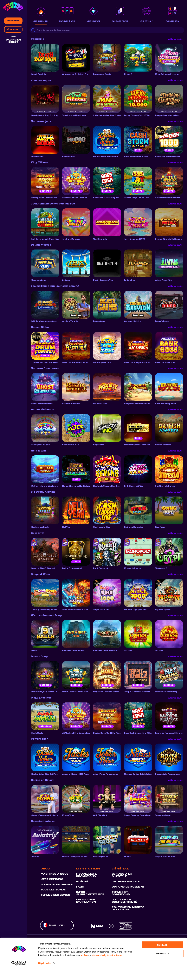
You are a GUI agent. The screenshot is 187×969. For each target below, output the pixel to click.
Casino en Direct (13, 41)
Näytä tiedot (44, 963)
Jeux (13, 37)
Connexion (13, 29)
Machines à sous (55, 874)
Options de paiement (128, 887)
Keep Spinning (52, 879)
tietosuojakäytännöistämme (107, 955)
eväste (84, 955)
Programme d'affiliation (86, 901)
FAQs (80, 887)
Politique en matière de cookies (128, 908)
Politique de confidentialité (124, 901)
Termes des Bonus (55, 895)
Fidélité (82, 882)
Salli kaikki (162, 945)
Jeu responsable (126, 882)
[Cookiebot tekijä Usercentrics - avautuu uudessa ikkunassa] (19, 963)
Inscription (13, 21)
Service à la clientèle (122, 875)
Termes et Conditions (121, 893)
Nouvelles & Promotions (86, 875)
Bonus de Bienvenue (57, 884)
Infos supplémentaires (90, 893)
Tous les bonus (53, 890)
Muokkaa (161, 953)
